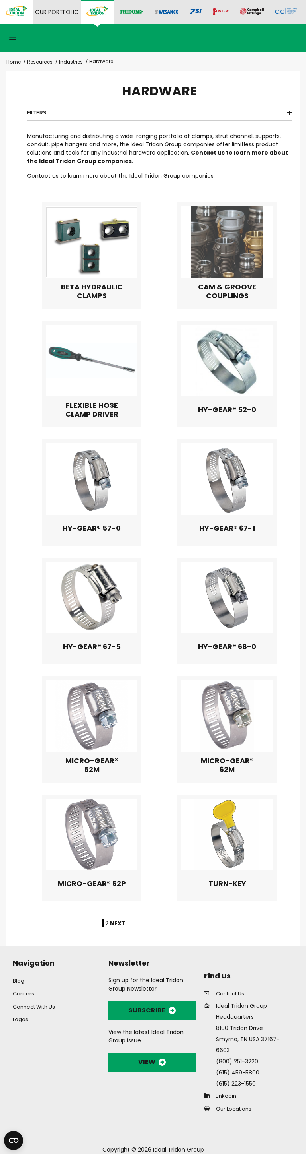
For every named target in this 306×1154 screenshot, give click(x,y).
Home (13, 61)
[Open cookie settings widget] (13, 1140)
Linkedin (226, 1096)
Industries (71, 61)
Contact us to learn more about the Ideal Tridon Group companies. (121, 176)
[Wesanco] (166, 12)
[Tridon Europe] (131, 12)
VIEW (146, 1062)
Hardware (101, 61)
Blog (18, 981)
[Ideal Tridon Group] (16, 12)
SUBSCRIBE (147, 1010)
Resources (40, 61)
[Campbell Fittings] (252, 12)
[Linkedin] (209, 1095)
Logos (20, 1019)
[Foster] (221, 11)
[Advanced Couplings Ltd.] (286, 12)
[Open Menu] (13, 38)
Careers (23, 993)
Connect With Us (34, 1006)
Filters (36, 113)
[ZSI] (196, 12)
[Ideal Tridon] (97, 12)
